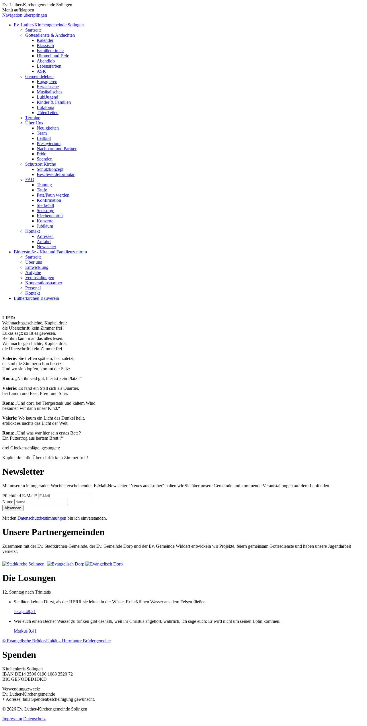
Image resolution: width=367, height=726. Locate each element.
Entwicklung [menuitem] (36, 267)
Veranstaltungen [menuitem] (39, 277)
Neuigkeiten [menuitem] (48, 128)
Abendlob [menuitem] (46, 60)
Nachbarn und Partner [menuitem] (57, 148)
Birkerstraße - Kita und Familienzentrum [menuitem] (50, 251)
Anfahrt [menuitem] (44, 241)
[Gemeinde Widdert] (104, 563)
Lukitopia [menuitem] (45, 107)
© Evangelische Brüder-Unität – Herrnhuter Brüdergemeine (56, 640)
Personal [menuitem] (33, 287)
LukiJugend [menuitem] (47, 97)
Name (8, 501)
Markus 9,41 (25, 631)
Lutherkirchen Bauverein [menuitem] (36, 298)
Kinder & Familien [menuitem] (54, 102)
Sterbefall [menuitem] (45, 205)
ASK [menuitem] (41, 71)
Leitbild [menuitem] (44, 138)
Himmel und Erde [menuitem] (53, 55)
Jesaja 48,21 (25, 611)
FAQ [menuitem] (29, 179)
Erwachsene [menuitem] (48, 86)
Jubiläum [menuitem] (45, 226)
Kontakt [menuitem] (32, 231)
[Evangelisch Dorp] (65, 563)
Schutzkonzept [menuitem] (50, 169)
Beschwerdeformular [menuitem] (56, 174)
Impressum (12, 718)
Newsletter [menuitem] (46, 246)
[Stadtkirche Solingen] (24, 563)
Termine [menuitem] (32, 117)
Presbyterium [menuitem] (48, 143)
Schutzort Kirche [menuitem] (40, 164)
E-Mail (19, 495)
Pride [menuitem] (41, 153)
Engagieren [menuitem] (47, 81)
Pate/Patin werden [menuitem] (53, 195)
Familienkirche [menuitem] (50, 50)
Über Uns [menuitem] (34, 122)
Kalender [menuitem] (45, 40)
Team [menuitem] (42, 133)
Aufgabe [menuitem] (33, 272)
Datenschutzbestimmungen (41, 518)
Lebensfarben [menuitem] (49, 66)
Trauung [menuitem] (44, 184)
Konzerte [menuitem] (45, 220)
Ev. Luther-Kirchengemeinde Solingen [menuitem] (49, 24)
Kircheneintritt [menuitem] (50, 215)
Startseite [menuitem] (33, 30)
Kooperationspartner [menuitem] (43, 282)
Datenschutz (34, 718)
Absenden (13, 508)
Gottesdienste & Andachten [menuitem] (50, 35)
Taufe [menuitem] (42, 189)
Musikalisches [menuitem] (49, 91)
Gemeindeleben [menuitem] (39, 76)
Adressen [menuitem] (45, 236)
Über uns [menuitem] (33, 262)
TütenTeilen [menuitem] (47, 112)
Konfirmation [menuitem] (49, 200)
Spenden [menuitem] (44, 158)
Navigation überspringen (24, 15)
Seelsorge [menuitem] (45, 210)
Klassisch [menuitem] (45, 45)
